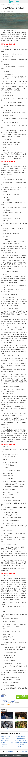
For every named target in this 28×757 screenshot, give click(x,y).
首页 (8, 4)
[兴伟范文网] (14, 1)
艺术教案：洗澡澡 (5, 738)
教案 (18, 4)
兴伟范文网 (12, 755)
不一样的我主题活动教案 (20, 736)
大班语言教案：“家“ (5, 736)
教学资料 (12, 4)
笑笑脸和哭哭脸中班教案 (20, 738)
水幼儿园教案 (18, 746)
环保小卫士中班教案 (19, 744)
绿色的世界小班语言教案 (7, 742)
